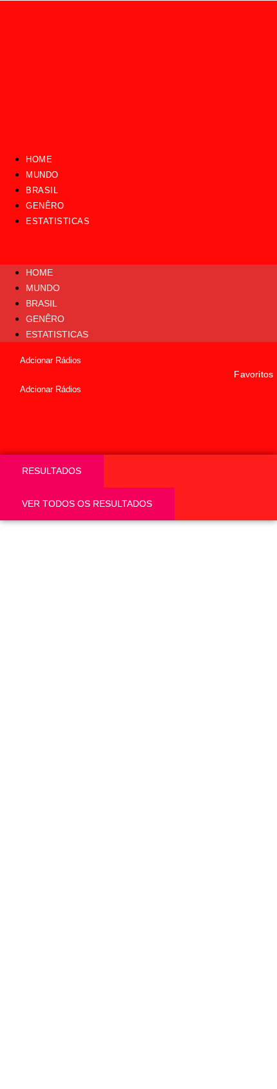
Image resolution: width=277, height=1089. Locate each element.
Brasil (42, 190)
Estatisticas (58, 221)
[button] (138, 246)
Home (39, 159)
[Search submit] (22, 444)
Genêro (45, 206)
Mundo (42, 175)
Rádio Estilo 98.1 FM (92, 866)
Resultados (51, 471)
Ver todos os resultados (87, 503)
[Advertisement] (138, 665)
